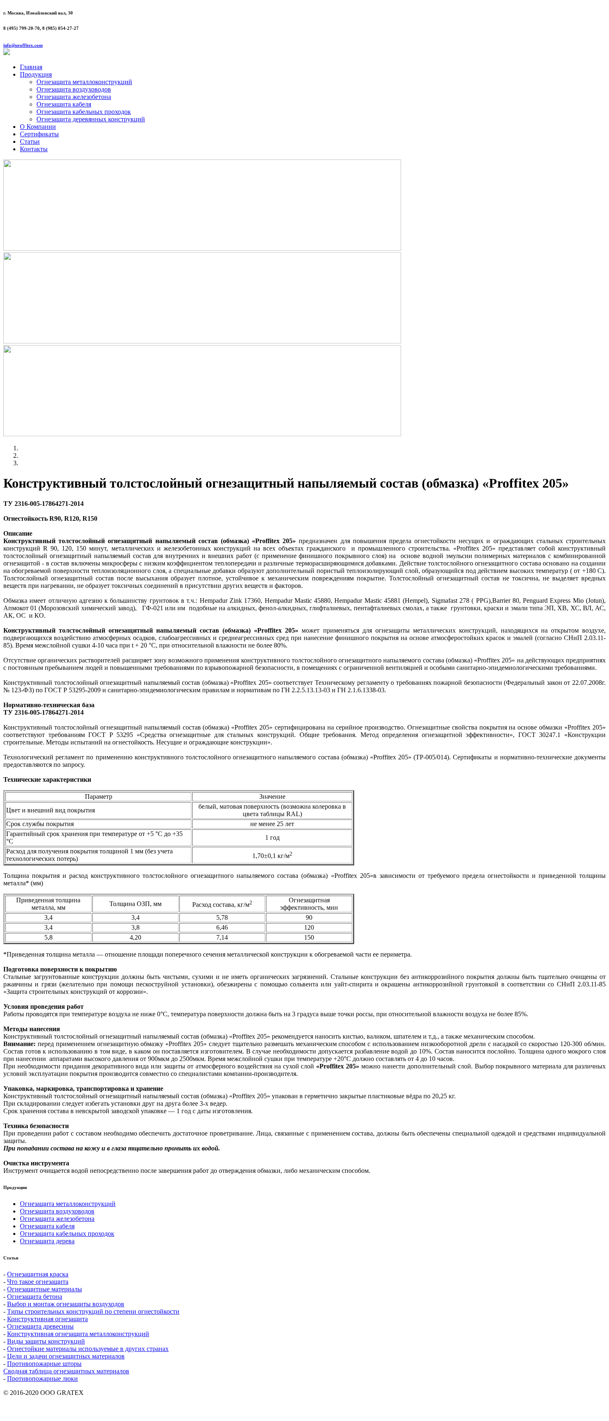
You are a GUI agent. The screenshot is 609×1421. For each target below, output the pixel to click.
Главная (31, 66)
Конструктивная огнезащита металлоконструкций (78, 1333)
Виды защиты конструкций (46, 1341)
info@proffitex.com (23, 45)
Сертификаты (39, 134)
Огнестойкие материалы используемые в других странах (88, 1348)
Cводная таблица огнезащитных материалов (66, 1371)
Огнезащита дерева (47, 1241)
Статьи (30, 141)
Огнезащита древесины (40, 1326)
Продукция (36, 74)
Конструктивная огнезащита (47, 1318)
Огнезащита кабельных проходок (83, 111)
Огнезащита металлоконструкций (84, 81)
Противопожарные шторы (44, 1363)
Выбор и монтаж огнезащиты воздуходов (65, 1303)
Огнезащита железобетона (73, 96)
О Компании (38, 126)
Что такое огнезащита (37, 1281)
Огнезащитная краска (37, 1274)
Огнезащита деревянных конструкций (90, 119)
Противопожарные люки (42, 1378)
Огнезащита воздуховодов (73, 89)
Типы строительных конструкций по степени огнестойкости (93, 1311)
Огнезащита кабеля (63, 104)
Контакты (34, 148)
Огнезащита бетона (34, 1296)
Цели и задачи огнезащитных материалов (66, 1356)
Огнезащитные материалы (44, 1289)
